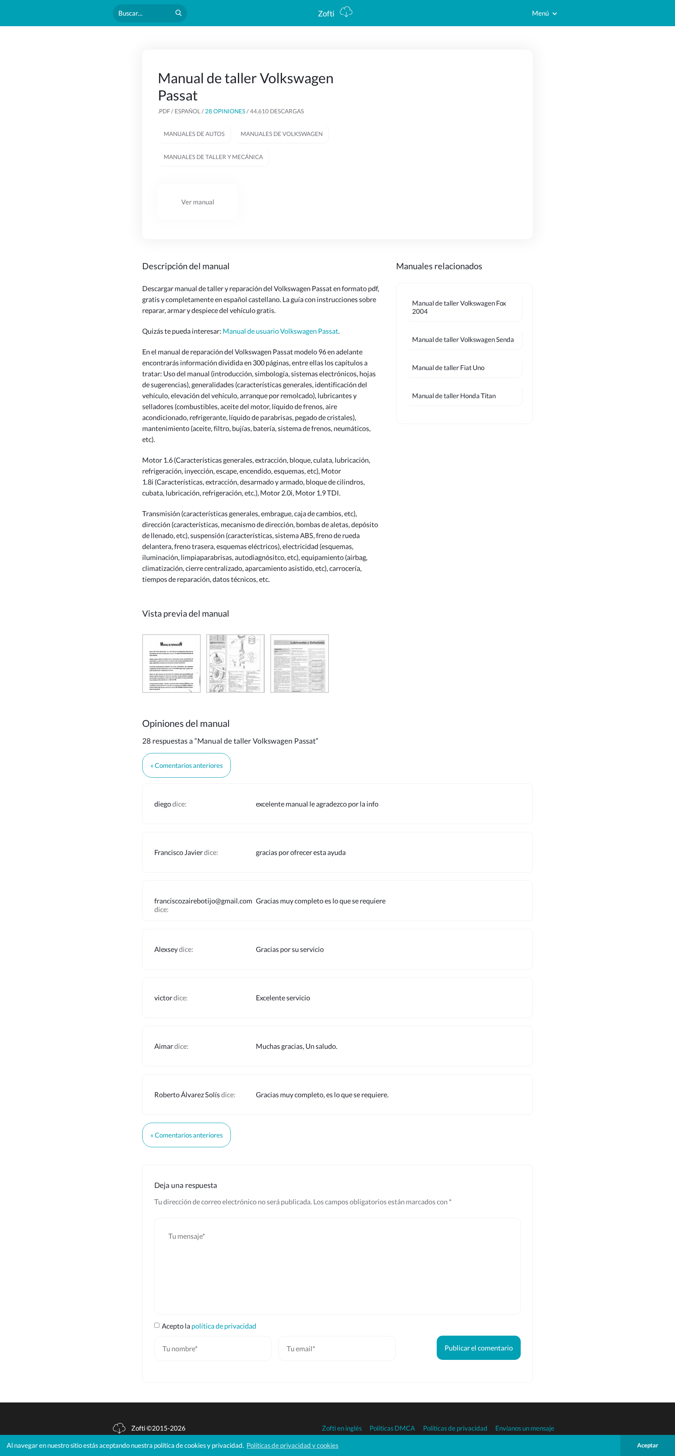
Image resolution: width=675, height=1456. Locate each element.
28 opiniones (225, 110)
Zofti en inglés (342, 1428)
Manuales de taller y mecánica (213, 156)
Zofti (327, 13)
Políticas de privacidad (455, 1428)
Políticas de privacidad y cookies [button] (292, 1445)
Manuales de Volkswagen (282, 133)
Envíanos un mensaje (524, 1428)
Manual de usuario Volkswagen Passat (280, 331)
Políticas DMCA (392, 1428)
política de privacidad (223, 1326)
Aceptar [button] (647, 1445)
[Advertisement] (458, 118)
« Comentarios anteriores (186, 765)
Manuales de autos (194, 133)
